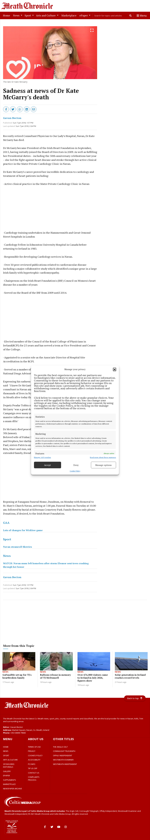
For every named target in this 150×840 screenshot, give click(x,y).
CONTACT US (33, 772)
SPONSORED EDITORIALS (8, 765)
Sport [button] (28, 15)
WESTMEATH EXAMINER (63, 759)
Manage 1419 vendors (42, 457)
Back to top (133, 698)
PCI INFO (31, 764)
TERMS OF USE (34, 747)
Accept (47, 465)
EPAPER (6, 775)
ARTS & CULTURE (10, 759)
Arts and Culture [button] (46, 15)
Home (7, 15)
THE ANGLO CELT (60, 747)
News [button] (16, 15)
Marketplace (69, 15)
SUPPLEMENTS (9, 780)
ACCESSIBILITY (34, 759)
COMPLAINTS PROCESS (33, 778)
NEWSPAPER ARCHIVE (12, 788)
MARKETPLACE (9, 784)
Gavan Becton (12, 118)
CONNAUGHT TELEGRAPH (64, 751)
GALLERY (7, 771)
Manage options (103, 465)
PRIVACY (31, 751)
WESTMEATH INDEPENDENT (65, 764)
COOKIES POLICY (35, 755)
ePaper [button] (83, 15)
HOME (5, 747)
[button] (114, 369)
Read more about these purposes (103, 457)
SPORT (6, 755)
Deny (76, 465)
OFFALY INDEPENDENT (62, 755)
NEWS (5, 751)
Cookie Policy (75, 471)
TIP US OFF (32, 768)
